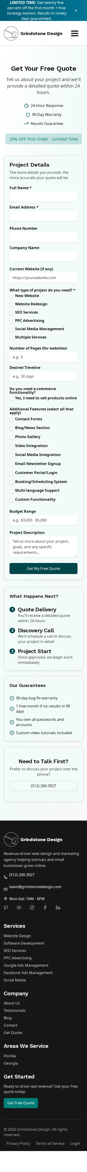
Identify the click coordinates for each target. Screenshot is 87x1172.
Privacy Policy (18, 1143)
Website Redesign (31, 304)
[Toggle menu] (74, 33)
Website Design (17, 935)
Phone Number (24, 228)
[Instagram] (35, 910)
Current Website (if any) (31, 269)
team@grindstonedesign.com (35, 886)
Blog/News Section (32, 427)
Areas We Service (26, 1046)
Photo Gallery (27, 436)
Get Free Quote (20, 1102)
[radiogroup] (43, 317)
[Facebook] (48, 910)
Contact (10, 1025)
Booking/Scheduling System (41, 481)
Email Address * (24, 207)
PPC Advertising (29, 320)
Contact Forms (28, 418)
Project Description (27, 532)
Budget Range (23, 511)
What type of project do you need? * (42, 290)
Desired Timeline (25, 367)
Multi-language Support (37, 490)
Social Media (15, 980)
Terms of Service (50, 1143)
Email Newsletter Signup (38, 463)
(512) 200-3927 (43, 785)
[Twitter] (9, 910)
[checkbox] (11, 399)
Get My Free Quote (43, 568)
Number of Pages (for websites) (38, 348)
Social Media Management (39, 329)
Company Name (24, 248)
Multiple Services (30, 337)
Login (75, 1143)
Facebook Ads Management (28, 972)
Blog (8, 1017)
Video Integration (31, 445)
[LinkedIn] (61, 910)
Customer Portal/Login (36, 472)
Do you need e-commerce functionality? (33, 390)
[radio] (11, 296)
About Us (12, 1003)
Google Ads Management (26, 965)
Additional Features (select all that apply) (42, 411)
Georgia (11, 1063)
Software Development (24, 943)
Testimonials (15, 1010)
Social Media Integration (38, 454)
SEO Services (26, 312)
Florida (10, 1055)
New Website (27, 295)
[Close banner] (78, 11)
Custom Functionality (35, 499)
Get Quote (13, 1032)
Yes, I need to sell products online (46, 398)
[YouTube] (22, 910)
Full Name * (21, 188)
